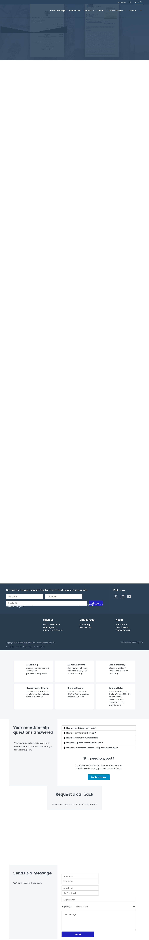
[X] (115, 596)
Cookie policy (39, 647)
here (22, 607)
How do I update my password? (81, 728)
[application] (93, 10)
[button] (141, 10)
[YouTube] (129, 596)
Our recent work (123, 630)
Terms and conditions (14, 647)
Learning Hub (49, 627)
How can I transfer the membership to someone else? (92, 747)
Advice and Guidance (53, 630)
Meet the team (122, 627)
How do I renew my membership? (82, 738)
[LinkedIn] (122, 596)
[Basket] (130, 2)
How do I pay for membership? (81, 733)
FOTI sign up (85, 624)
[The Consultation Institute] (17, 10)
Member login (86, 627)
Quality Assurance (51, 624)
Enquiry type (67, 906)
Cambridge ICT (137, 642)
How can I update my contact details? (84, 742)
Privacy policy (28, 647)
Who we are (121, 624)
